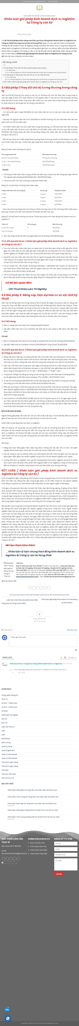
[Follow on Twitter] (14, 858)
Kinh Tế (4, 723)
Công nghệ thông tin (10, 695)
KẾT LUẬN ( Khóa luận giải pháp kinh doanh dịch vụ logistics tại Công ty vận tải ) (33, 82)
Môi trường (6, 742)
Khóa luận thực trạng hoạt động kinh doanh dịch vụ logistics (36, 664)
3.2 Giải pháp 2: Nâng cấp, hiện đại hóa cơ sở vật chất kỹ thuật (26, 75)
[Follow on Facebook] (3, 858)
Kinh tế (4, 719)
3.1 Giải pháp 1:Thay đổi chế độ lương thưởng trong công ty (25, 68)
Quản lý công (7, 746)
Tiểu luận (5, 770)
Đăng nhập (73, 630)
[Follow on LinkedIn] (18, 858)
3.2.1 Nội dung (11, 77)
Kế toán (5, 711)
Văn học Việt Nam (9, 774)
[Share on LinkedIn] (49, 587)
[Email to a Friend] (41, 587)
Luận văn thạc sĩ (8, 727)
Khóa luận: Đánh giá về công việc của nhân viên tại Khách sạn (32, 803)
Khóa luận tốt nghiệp (32, 16)
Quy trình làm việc (37, 843)
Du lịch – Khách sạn (9, 703)
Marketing (6, 738)
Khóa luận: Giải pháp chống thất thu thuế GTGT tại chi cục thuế (33, 810)
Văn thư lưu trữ (8, 778)
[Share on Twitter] (37, 587)
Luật (3, 731)
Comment (11, 805)
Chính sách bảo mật (38, 846)
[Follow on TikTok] (11, 858)
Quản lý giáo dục (8, 750)
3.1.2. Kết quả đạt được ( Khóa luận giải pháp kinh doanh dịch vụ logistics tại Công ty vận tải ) (36, 72)
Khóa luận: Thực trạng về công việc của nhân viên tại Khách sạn (33, 797)
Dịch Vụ (5, 699)
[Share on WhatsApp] (30, 587)
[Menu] (3, 7)
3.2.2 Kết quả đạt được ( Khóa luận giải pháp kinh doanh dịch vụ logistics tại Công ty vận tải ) (37, 79)
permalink (65, 595)
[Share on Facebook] (34, 587)
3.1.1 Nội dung (11, 70)
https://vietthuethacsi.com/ (27, 577)
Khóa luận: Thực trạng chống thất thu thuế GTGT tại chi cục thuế (33, 817)
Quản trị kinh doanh (47, 16)
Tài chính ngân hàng (10, 762)
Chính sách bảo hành (38, 850)
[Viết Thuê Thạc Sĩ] (39, 7)
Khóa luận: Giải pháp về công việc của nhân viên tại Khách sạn (32, 790)
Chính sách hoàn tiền (38, 854)
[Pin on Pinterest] (45, 587)
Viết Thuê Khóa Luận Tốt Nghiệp (27, 289)
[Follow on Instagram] (7, 858)
